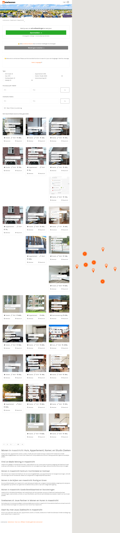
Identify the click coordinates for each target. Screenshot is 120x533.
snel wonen (4, 522)
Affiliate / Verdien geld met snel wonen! (31, 522)
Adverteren (11, 522)
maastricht (17, 450)
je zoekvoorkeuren (27, 43)
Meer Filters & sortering (14, 108)
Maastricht (20, 20)
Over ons (17, 522)
